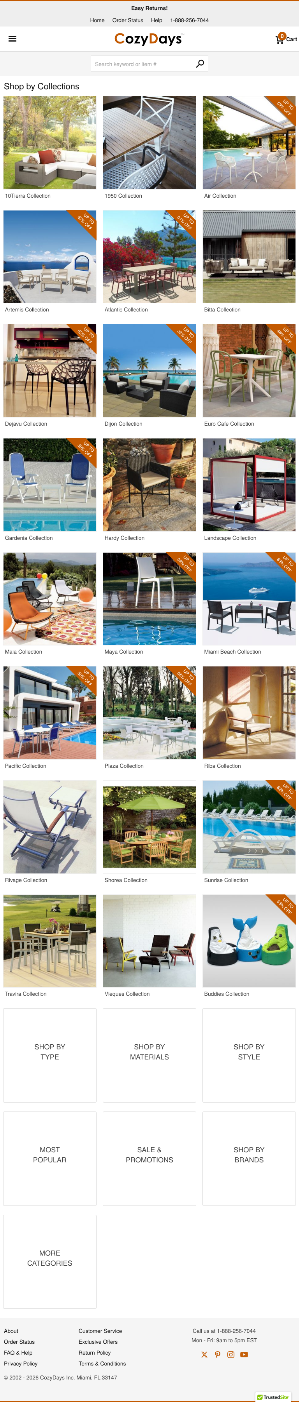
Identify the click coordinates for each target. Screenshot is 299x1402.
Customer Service (100, 1330)
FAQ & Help (18, 1352)
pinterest (217, 1354)
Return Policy (95, 1352)
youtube (244, 1354)
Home (97, 20)
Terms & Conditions (102, 1363)
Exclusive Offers (98, 1341)
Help (156, 20)
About (11, 1330)
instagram (231, 1354)
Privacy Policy (21, 1363)
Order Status (128, 20)
